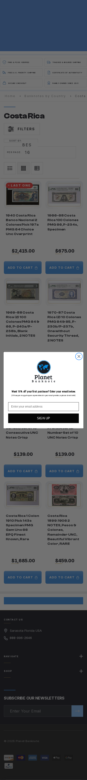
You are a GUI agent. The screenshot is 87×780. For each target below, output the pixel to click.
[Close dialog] (79, 356)
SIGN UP (43, 418)
